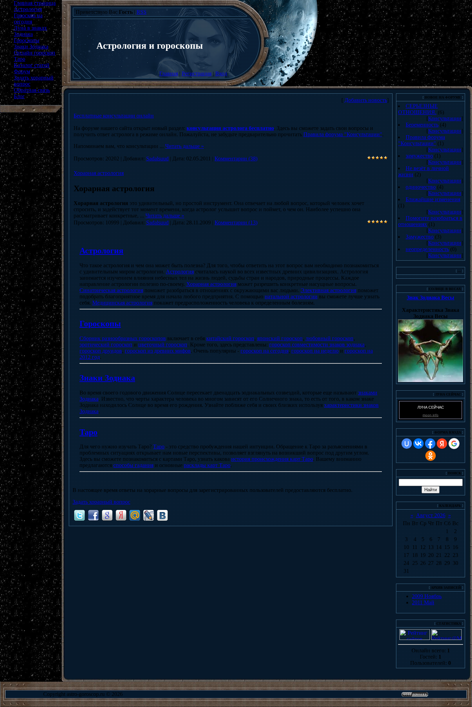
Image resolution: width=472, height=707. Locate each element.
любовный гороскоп (329, 338)
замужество (419, 156)
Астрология (101, 250)
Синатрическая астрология (111, 290)
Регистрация (196, 73)
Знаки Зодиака (107, 377)
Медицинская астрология (122, 303)
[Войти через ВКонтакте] (418, 443)
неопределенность (427, 249)
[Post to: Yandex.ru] (121, 515)
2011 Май (423, 602)
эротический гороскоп (105, 344)
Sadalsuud (157, 158)
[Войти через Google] (454, 443)
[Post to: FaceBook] (93, 515)
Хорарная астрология (99, 173)
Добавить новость (365, 100)
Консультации (444, 118)
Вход (221, 73)
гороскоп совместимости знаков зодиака (317, 344)
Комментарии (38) (236, 158)
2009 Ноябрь (427, 596)
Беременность (422, 125)
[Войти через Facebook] (430, 443)
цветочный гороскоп (162, 344)
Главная (168, 73)
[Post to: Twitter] (79, 515)
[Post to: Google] (107, 515)
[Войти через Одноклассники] (430, 455)
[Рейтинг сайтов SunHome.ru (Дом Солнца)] (414, 638)
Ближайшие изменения (433, 199)
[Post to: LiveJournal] (148, 515)
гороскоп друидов (100, 351)
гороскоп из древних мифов (158, 351)
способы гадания (133, 465)
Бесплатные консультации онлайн (114, 116)
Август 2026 (430, 515)
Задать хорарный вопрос (101, 502)
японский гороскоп (280, 338)
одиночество (421, 187)
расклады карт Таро (207, 465)
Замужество (420, 237)
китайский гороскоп (230, 338)
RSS (141, 12)
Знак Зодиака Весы (430, 297)
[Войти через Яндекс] (442, 443)
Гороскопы (100, 323)
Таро (88, 432)
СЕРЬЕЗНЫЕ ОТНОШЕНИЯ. (418, 109)
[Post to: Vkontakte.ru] (162, 515)
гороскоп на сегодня (264, 351)
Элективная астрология (328, 290)
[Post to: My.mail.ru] (135, 515)
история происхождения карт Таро (272, 459)
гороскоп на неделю (315, 351)
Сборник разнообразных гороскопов (122, 338)
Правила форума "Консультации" (342, 134)
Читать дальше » (184, 146)
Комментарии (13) (236, 222)
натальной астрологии (291, 296)
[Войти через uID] (407, 443)
